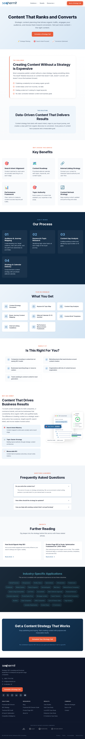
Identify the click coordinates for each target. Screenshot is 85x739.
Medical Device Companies (71, 587)
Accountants (40, 591)
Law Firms (30, 591)
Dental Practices (14, 583)
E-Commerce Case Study (51, 716)
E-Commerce (56, 605)
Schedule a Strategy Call (42, 34)
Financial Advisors (71, 591)
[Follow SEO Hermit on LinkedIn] (16, 695)
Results (42, 3)
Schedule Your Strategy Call (42, 639)
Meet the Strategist (70, 704)
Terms (63, 735)
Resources (50, 3)
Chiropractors (26, 583)
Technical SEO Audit (7, 710)
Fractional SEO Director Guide (31, 707)
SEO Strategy (5, 707)
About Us (25, 713)
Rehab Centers (20, 587)
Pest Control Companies (71, 596)
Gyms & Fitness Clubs (54, 600)
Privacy (58, 735)
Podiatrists (9, 587)
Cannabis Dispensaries (31, 605)
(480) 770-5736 (8, 678)
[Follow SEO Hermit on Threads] (20, 695)
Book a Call (68, 707)
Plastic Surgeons (33, 587)
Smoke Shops (45, 605)
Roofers (15, 600)
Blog (24, 704)
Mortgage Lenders (42, 596)
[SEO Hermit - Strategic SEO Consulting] (9, 3)
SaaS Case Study (48, 707)
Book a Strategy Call (75, 3)
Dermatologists (46, 587)
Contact (67, 710)
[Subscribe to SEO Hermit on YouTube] (25, 695)
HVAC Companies (40, 600)
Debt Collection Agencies (55, 591)
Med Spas (57, 587)
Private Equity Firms (27, 596)
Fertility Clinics (38, 583)
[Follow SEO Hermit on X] (7, 695)
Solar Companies (26, 600)
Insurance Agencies (12, 596)
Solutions (33, 3)
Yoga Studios (68, 600)
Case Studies (47, 704)
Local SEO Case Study (50, 710)
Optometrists (49, 583)
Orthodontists (61, 583)
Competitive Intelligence (8, 716)
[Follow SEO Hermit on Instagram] (12, 695)
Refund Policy (79, 735)
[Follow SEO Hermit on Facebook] (3, 695)
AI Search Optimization (8, 713)
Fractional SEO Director (8, 704)
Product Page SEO (28, 710)
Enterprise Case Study (50, 713)
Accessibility (70, 735)
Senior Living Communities (16, 591)
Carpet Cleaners (55, 596)
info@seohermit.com (9, 681)
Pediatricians (72, 583)
